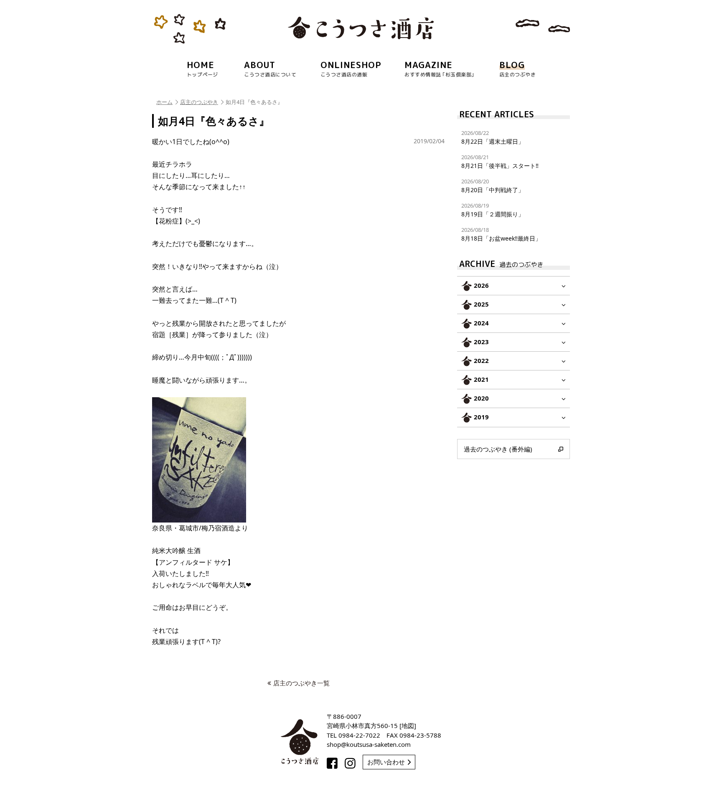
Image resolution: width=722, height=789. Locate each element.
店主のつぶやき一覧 (301, 683)
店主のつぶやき (199, 102)
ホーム (164, 102)
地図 (408, 725)
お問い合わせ (386, 762)
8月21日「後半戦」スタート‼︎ (500, 161)
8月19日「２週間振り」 (492, 210)
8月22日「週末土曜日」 (492, 137)
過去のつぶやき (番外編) (498, 449)
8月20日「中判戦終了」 (492, 186)
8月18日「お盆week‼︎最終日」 (501, 234)
